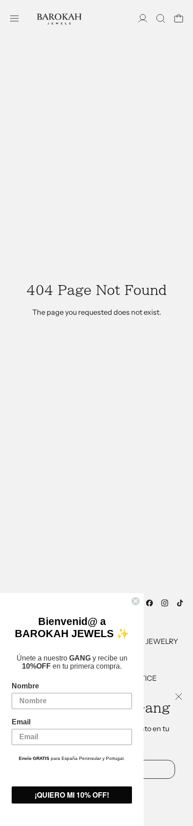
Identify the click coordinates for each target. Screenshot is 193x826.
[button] (160, 18)
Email (21, 722)
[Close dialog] (135, 601)
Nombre (25, 686)
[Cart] (178, 18)
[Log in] (142, 18)
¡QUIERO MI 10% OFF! (72, 795)
